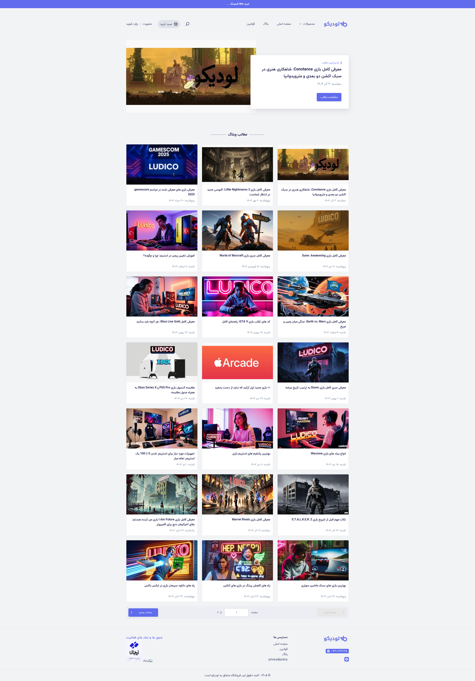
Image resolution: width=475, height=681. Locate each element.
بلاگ (265, 23)
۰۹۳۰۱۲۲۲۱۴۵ (339, 651)
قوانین (251, 23)
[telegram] (346, 659)
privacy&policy (278, 659)
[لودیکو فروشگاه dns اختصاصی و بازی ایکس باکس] (335, 24)
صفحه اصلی (284, 23)
